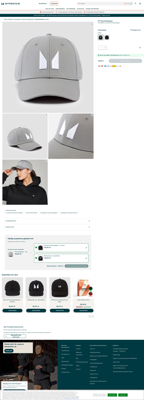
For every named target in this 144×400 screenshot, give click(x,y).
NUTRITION (42, 3)
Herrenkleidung (70, 8)
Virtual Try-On (136, 30)
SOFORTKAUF (12, 310)
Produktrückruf (66, 372)
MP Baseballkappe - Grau (42, 19)
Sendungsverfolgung (67, 365)
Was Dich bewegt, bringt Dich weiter (123, 371)
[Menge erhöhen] (105, 47)
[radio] (100, 37)
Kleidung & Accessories (79, 353)
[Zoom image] (92, 24)
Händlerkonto (93, 366)
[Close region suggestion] (26, 383)
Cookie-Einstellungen (9, 375)
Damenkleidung (60, 8)
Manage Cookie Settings (100, 394)
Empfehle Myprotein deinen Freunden (120, 350)
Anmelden (9, 350)
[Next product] (92, 316)
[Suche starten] (79, 3)
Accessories (80, 8)
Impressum (93, 370)
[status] (102, 47)
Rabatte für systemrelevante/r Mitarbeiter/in (125, 358)
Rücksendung (65, 361)
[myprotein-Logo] (11, 3)
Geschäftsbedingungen (96, 363)
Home (5, 19)
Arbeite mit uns (94, 374)
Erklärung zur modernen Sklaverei (98, 356)
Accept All (123, 394)
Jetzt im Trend (49, 8)
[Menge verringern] (99, 47)
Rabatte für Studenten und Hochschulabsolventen (120, 367)
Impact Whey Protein (83, 300)
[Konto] (135, 4)
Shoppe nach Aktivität (92, 8)
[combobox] (105, 3)
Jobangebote (93, 377)
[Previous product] (89, 316)
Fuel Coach (128, 3)
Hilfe (63, 357)
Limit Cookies (112, 394)
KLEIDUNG (54, 3)
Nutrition (10, 19)
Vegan (77, 365)
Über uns (92, 348)
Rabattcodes (116, 354)
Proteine (78, 348)
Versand (64, 368)
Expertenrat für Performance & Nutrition (98, 382)
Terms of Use (75, 398)
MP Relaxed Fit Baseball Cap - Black (59, 300)
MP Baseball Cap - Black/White (36, 300)
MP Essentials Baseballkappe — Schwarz (12, 300)
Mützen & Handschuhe (28, 19)
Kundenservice (65, 350)
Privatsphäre (93, 359)
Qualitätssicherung (95, 352)
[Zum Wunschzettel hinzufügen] (140, 48)
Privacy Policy (67, 398)
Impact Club (116, 362)
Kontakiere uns (66, 354)
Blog (77, 358)
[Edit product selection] (86, 247)
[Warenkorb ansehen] (140, 3)
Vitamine (78, 369)
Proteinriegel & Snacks (82, 362)
